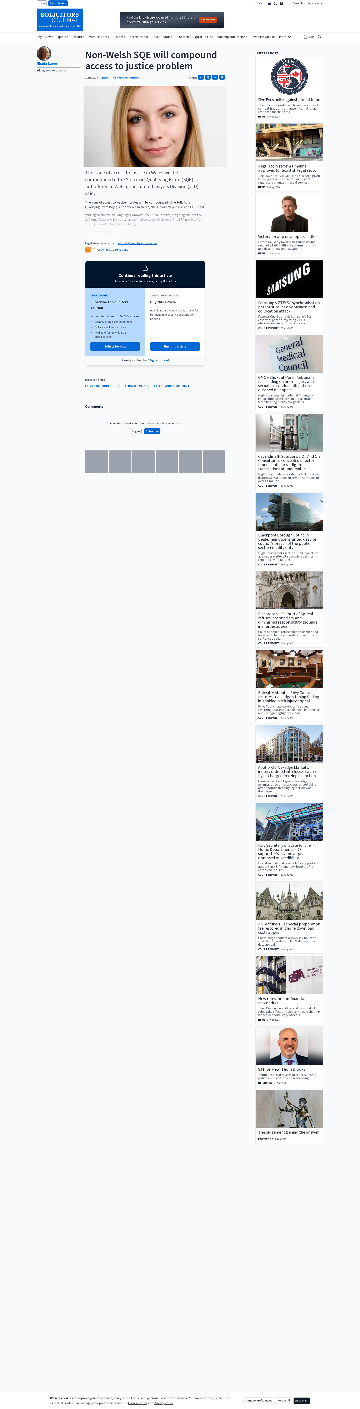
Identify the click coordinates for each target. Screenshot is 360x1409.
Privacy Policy (163, 1403)
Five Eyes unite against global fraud (289, 100)
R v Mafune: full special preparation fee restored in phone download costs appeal (289, 928)
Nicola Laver (47, 63)
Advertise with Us (263, 37)
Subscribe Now (58, 3)
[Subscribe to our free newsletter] (281, 3)
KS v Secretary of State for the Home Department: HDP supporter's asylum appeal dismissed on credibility (284, 852)
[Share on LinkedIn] (201, 77)
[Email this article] (222, 77)
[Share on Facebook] (215, 77)
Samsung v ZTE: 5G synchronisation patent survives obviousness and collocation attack (289, 307)
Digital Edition (202, 37)
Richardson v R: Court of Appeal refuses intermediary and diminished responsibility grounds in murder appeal (287, 620)
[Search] (319, 37)
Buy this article (175, 346)
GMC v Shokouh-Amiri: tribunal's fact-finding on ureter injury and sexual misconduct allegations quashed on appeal (286, 384)
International (138, 37)
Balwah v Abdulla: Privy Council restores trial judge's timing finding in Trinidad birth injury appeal (288, 697)
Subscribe (152, 431)
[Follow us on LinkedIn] (269, 3)
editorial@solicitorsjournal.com (137, 243)
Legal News (45, 37)
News (105, 78)
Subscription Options (232, 37)
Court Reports (162, 37)
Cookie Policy (137, 1403)
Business (118, 37)
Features (78, 37)
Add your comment (129, 78)
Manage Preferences (258, 1401)
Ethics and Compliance (172, 386)
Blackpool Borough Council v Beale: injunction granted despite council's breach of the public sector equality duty (287, 541)
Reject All (284, 1401)
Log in (136, 431)
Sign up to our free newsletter (308, 3)
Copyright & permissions (112, 250)
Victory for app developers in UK (286, 237)
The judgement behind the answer (288, 1132)
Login (42, 3)
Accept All (301, 1401)
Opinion (62, 37)
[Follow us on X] (275, 3)
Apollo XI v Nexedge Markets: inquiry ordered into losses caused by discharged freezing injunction (288, 772)
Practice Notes (98, 37)
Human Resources (99, 386)
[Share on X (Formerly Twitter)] (208, 77)
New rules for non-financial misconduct (281, 1001)
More (282, 37)
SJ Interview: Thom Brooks (281, 1069)
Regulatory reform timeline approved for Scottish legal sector (288, 168)
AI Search (182, 37)
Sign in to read (159, 360)
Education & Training (134, 386)
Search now (208, 19)
